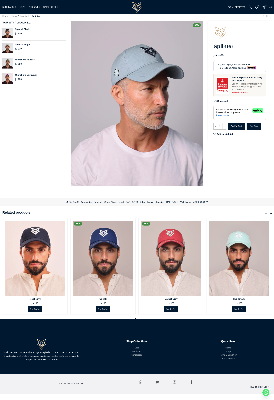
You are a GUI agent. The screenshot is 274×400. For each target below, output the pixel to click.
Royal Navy (35, 299)
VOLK (175, 202)
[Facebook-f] (191, 382)
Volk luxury (185, 202)
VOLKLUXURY (200, 202)
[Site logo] (137, 7)
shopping (159, 202)
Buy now (254, 126)
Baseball (24, 16)
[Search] (250, 7)
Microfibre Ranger (24, 59)
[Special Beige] (7, 48)
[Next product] (270, 16)
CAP (128, 202)
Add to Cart (236, 126)
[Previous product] (263, 16)
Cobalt (103, 299)
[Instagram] (174, 382)
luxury (150, 202)
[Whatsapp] (140, 382)
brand (121, 202)
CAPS (135, 202)
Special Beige (22, 44)
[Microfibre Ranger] (7, 63)
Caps (14, 16)
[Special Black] (7, 33)
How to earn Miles (240, 93)
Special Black (22, 29)
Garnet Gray (171, 299)
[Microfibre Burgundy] (7, 78)
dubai (142, 202)
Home (5, 16)
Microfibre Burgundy (26, 75)
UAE (168, 202)
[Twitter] (157, 382)
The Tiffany (239, 299)
